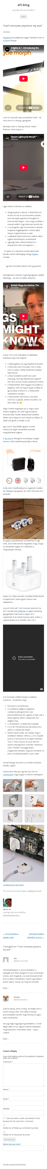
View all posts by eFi (11, 915)
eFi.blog (23, 5)
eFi (40, 891)
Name (6, 1089)
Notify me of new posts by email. (16, 1134)
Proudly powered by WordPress (14, 1164)
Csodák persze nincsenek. (13, 885)
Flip (6, 488)
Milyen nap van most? (12, 1144)
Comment (8, 1062)
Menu (23, 16)
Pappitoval (7, 37)
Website (6, 1108)
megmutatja (8, 774)
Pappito (35, 254)
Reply (5, 988)
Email (6, 1099)
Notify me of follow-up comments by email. (20, 1128)
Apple (8, 540)
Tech (24, 891)
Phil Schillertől (19, 611)
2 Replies (6, 32)
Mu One (8, 438)
